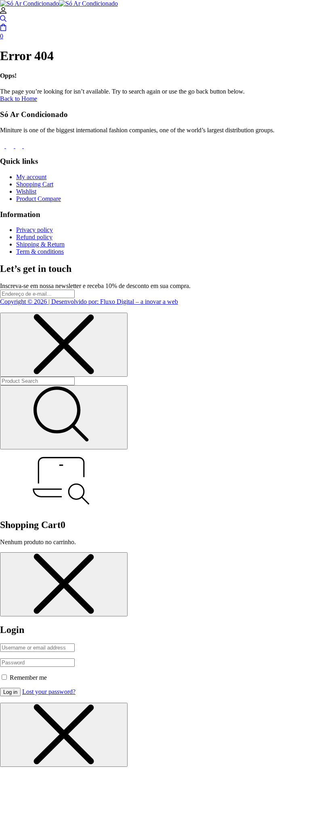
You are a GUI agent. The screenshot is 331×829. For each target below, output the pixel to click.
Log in (10, 692)
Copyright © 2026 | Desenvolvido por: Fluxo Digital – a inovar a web (89, 301)
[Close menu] (64, 345)
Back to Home (18, 98)
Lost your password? (48, 691)
